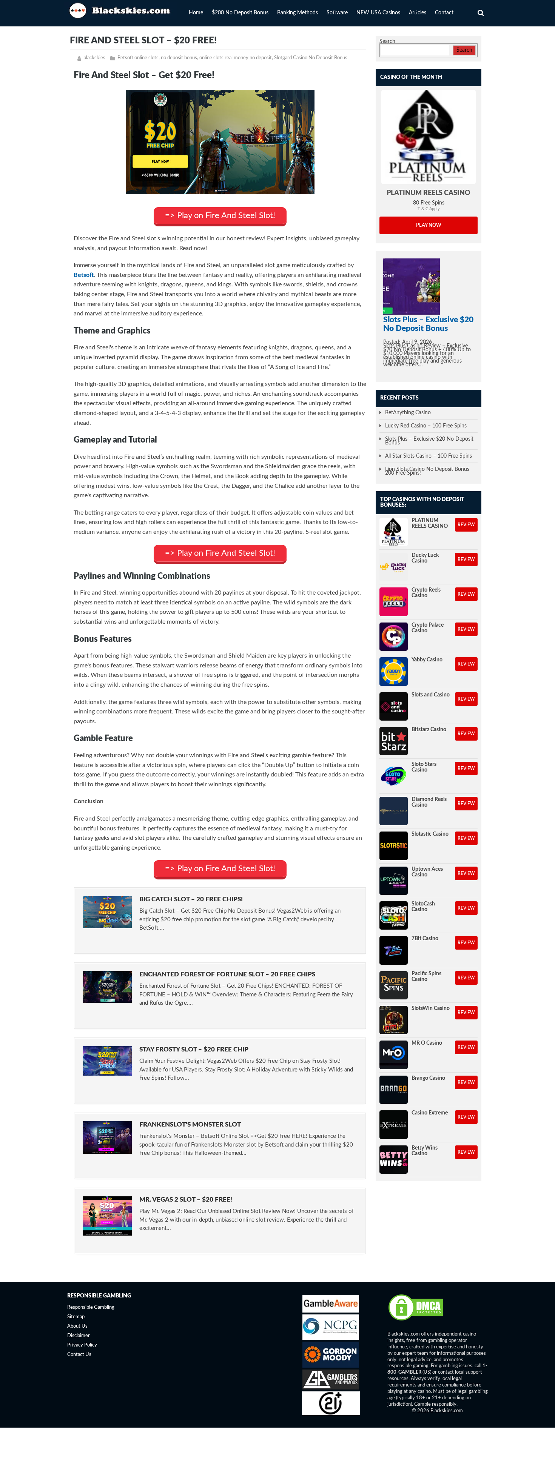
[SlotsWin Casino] (393, 1020)
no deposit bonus (179, 57)
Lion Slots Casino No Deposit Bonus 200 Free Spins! (427, 471)
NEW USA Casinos (378, 12)
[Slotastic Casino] (393, 846)
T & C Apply (429, 209)
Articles (417, 12)
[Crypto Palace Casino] (393, 637)
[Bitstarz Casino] (393, 741)
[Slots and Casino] (393, 706)
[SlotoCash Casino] (393, 915)
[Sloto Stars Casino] (393, 776)
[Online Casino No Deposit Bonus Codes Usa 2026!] (120, 9)
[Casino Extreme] (393, 1124)
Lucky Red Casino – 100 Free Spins (426, 426)
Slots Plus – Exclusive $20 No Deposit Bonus (429, 441)
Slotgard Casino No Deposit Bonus (310, 57)
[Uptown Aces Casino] (393, 881)
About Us (77, 1326)
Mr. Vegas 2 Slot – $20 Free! (185, 1199)
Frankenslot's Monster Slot (190, 1124)
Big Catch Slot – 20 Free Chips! (191, 899)
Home (196, 12)
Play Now (428, 225)
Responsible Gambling (90, 1307)
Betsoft (84, 275)
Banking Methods (297, 12)
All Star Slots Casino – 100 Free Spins (428, 456)
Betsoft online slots (138, 57)
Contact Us (79, 1354)
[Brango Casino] (393, 1090)
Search (387, 41)
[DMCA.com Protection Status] (415, 1320)
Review (466, 525)
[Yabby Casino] (393, 671)
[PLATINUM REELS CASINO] (428, 137)
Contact (444, 12)
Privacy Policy (82, 1345)
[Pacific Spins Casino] (393, 985)
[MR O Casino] (393, 1055)
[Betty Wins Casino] (393, 1159)
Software (337, 12)
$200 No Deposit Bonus (240, 12)
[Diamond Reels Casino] (393, 811)
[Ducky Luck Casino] (393, 567)
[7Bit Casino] (393, 950)
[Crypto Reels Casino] (393, 601)
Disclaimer (78, 1335)
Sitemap (76, 1317)
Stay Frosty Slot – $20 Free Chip (193, 1049)
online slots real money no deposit (235, 57)
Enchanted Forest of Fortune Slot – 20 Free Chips (227, 974)
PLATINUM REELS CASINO (428, 193)
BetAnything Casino (408, 412)
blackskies (94, 57)
